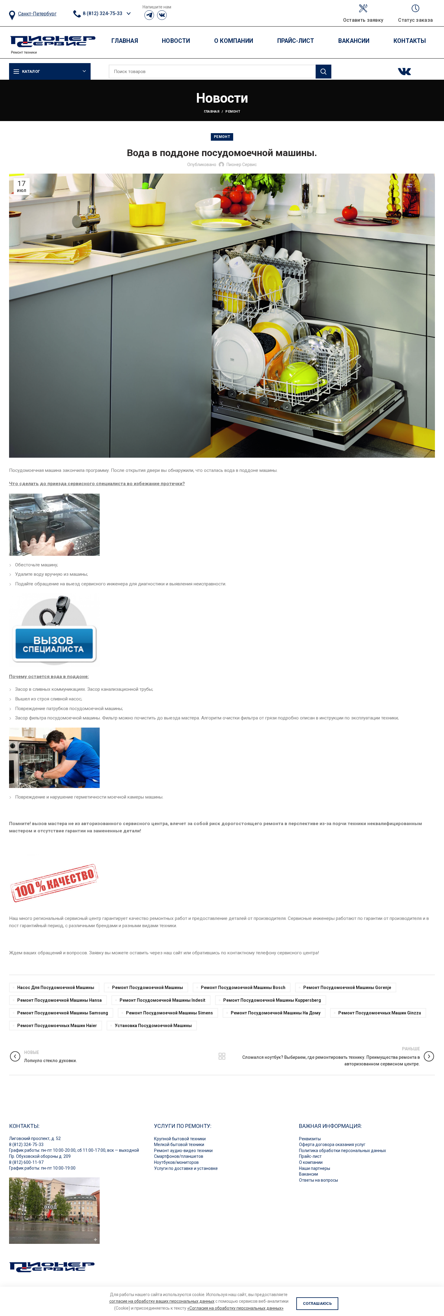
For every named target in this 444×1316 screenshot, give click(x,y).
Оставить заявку (363, 20)
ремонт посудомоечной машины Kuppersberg (272, 1000)
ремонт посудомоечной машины (147, 987)
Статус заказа (415, 20)
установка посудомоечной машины (153, 1025)
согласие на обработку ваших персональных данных (161, 1301)
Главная (211, 112)
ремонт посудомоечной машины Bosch (243, 987)
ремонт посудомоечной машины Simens (169, 1012)
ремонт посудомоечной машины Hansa (59, 1000)
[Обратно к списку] (222, 1056)
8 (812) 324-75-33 (102, 13)
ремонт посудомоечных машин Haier (57, 1025)
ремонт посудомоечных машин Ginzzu (379, 1012)
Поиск (323, 71)
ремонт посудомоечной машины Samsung (62, 1012)
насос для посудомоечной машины (55, 987)
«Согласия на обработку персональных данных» (235, 1308)
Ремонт (232, 112)
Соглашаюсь (317, 1303)
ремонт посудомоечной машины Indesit (162, 1000)
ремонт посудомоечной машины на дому (275, 1012)
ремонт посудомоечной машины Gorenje (347, 987)
